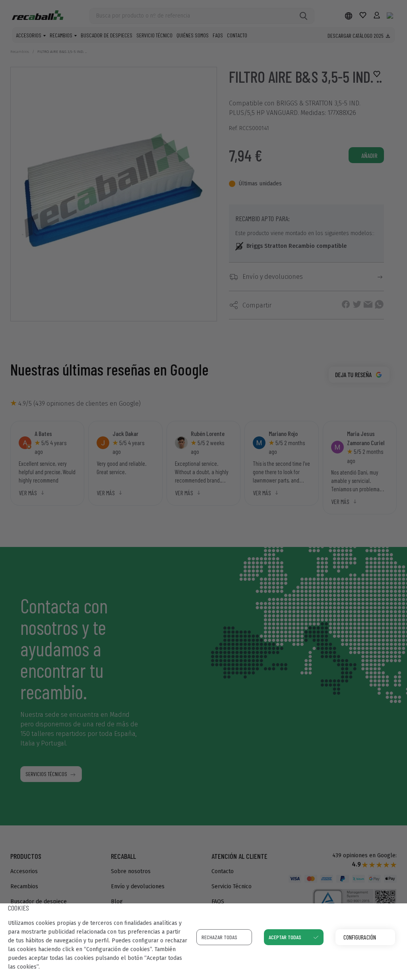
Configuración (359, 937)
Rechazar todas (219, 937)
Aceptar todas (285, 937)
